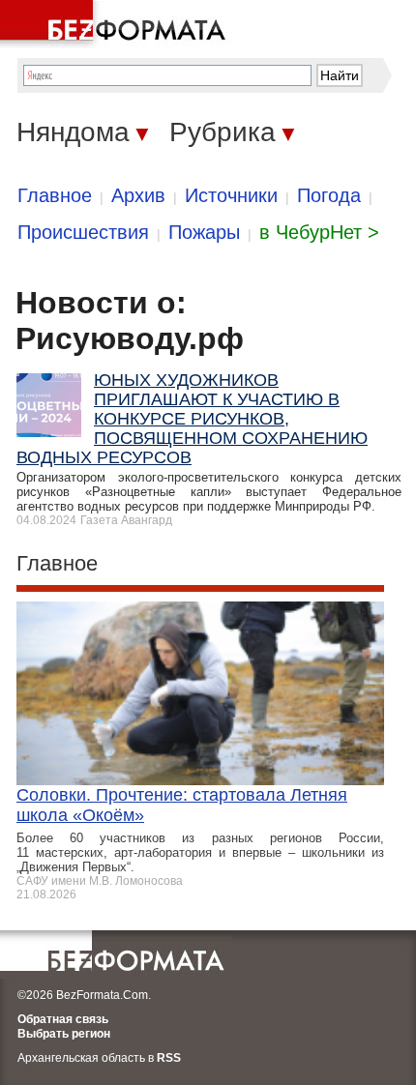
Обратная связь (62, 1019)
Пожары (204, 232)
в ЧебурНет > (319, 232)
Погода (329, 195)
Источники (231, 195)
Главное (54, 195)
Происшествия (83, 232)
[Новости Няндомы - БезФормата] (116, 24)
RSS (169, 1058)
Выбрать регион (63, 1034)
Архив (138, 195)
